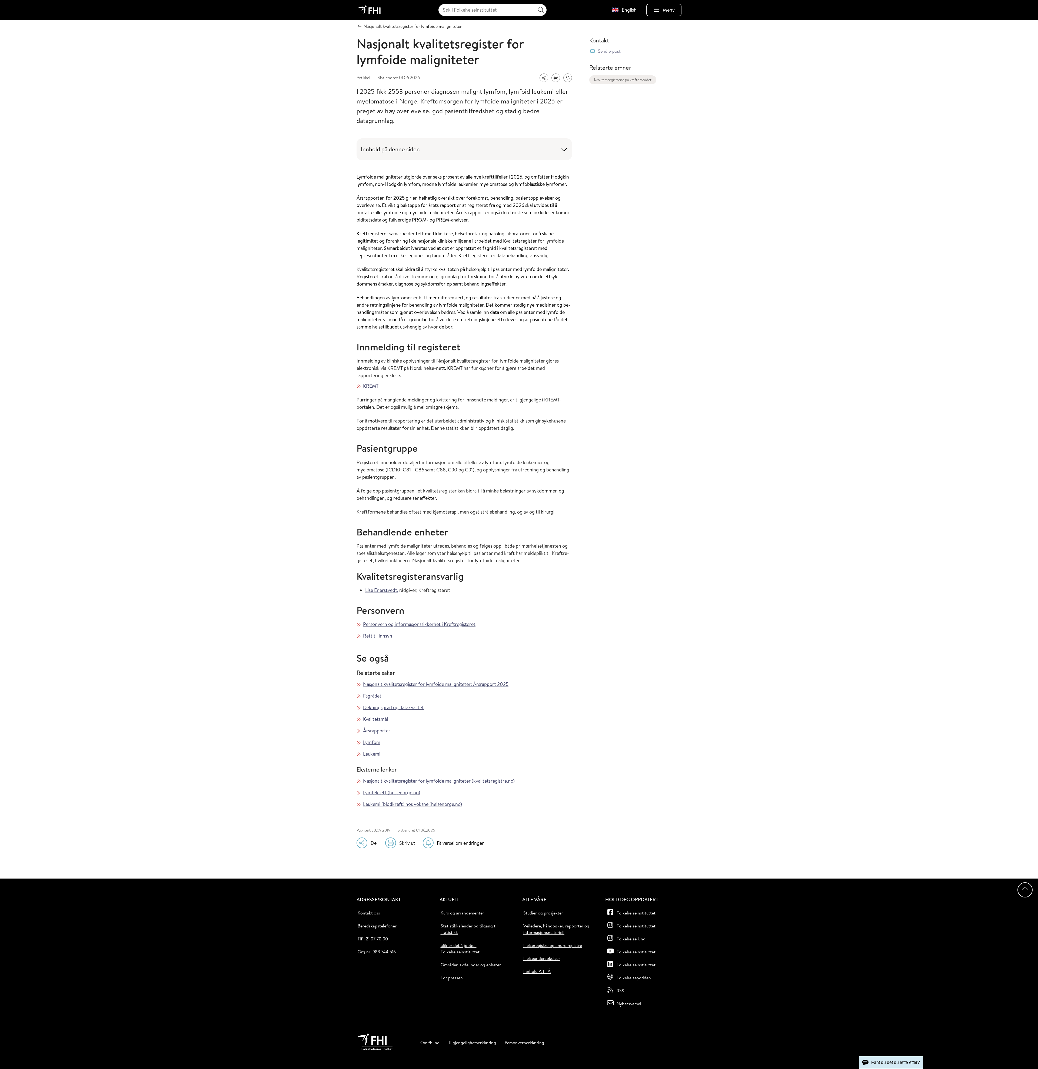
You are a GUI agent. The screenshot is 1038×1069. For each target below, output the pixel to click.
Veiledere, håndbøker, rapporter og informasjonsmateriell (556, 929)
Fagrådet (372, 695)
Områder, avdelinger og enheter (471, 965)
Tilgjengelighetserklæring (472, 1042)
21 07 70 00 (377, 939)
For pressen (452, 978)
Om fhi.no (430, 1042)
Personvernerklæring (524, 1042)
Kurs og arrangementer (462, 913)
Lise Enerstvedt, (381, 590)
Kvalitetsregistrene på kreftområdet (622, 79)
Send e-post (609, 51)
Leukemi (371, 753)
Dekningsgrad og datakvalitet (393, 707)
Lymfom (371, 742)
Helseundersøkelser (541, 958)
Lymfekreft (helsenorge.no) (391, 792)
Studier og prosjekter (543, 913)
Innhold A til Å (537, 971)
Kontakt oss (369, 913)
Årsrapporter (376, 730)
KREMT (370, 386)
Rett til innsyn (377, 635)
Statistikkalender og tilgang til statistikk (469, 929)
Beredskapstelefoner (377, 926)
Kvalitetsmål (375, 719)
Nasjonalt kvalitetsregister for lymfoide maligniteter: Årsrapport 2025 (435, 684)
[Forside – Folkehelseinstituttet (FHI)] (369, 9)
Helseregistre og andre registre (552, 945)
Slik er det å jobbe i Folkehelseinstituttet (460, 948)
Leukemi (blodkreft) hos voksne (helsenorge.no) (412, 804)
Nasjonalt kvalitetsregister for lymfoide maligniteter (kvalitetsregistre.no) (439, 781)
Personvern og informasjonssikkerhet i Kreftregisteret (419, 624)
